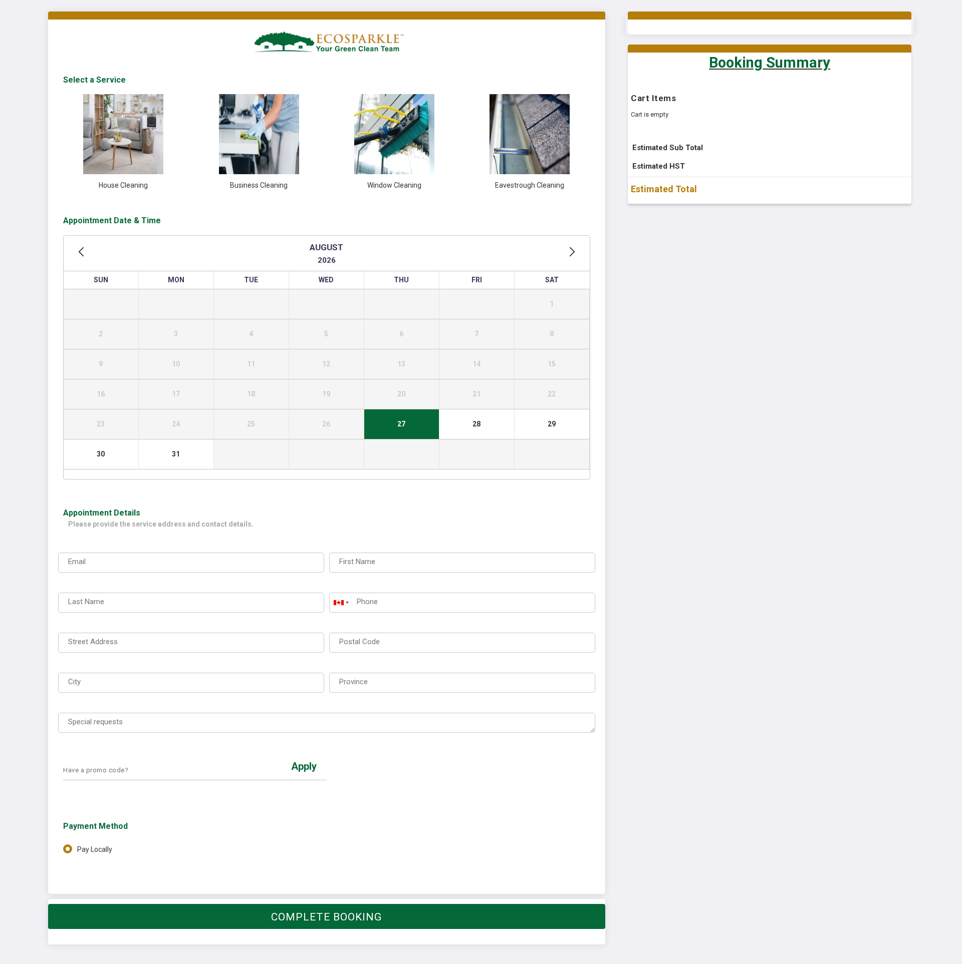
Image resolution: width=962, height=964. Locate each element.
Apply (304, 766)
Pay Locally (94, 849)
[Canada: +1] (340, 602)
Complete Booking (326, 917)
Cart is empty (649, 114)
